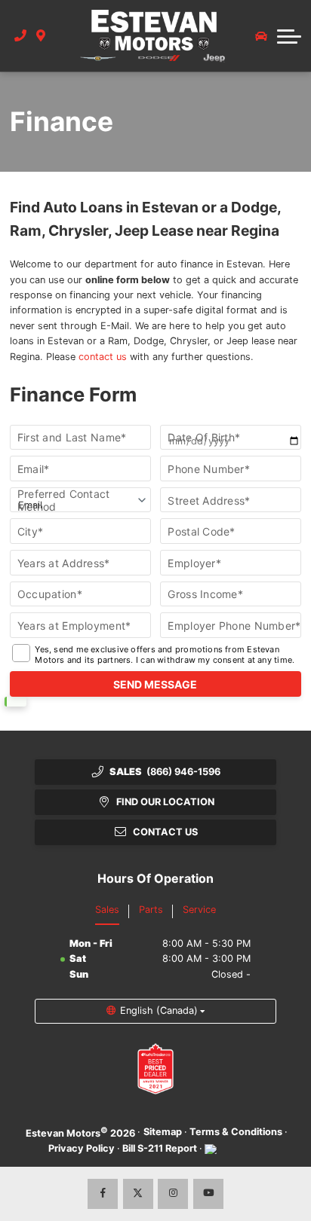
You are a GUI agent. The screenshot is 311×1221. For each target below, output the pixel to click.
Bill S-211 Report (159, 1148)
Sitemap (162, 1131)
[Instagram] (173, 1194)
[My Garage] (261, 36)
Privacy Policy (81, 1148)
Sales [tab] (107, 909)
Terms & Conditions (235, 1131)
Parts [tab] (151, 909)
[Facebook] (103, 1194)
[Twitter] (138, 1194)
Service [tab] (199, 909)
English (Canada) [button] (159, 1010)
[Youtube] (208, 1194)
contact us (103, 356)
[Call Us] (21, 35)
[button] (289, 36)
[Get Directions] (41, 35)
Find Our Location (165, 801)
